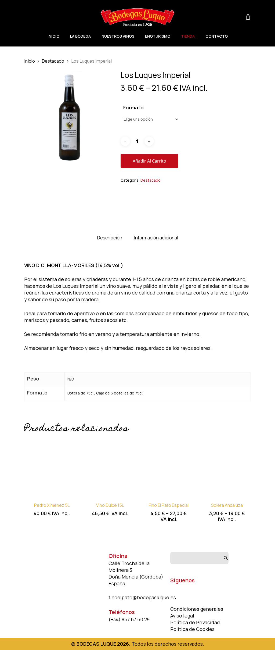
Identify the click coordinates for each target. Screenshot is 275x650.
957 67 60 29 (136, 619)
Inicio (29, 61)
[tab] (110, 238)
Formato (133, 107)
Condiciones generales (196, 609)
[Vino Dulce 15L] (110, 467)
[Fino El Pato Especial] (168, 467)
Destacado (53, 61)
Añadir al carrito (149, 161)
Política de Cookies (192, 629)
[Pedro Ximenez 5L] (51, 467)
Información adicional (156, 238)
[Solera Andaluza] (227, 467)
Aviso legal (182, 615)
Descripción (109, 238)
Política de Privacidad (195, 622)
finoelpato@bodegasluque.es (142, 597)
